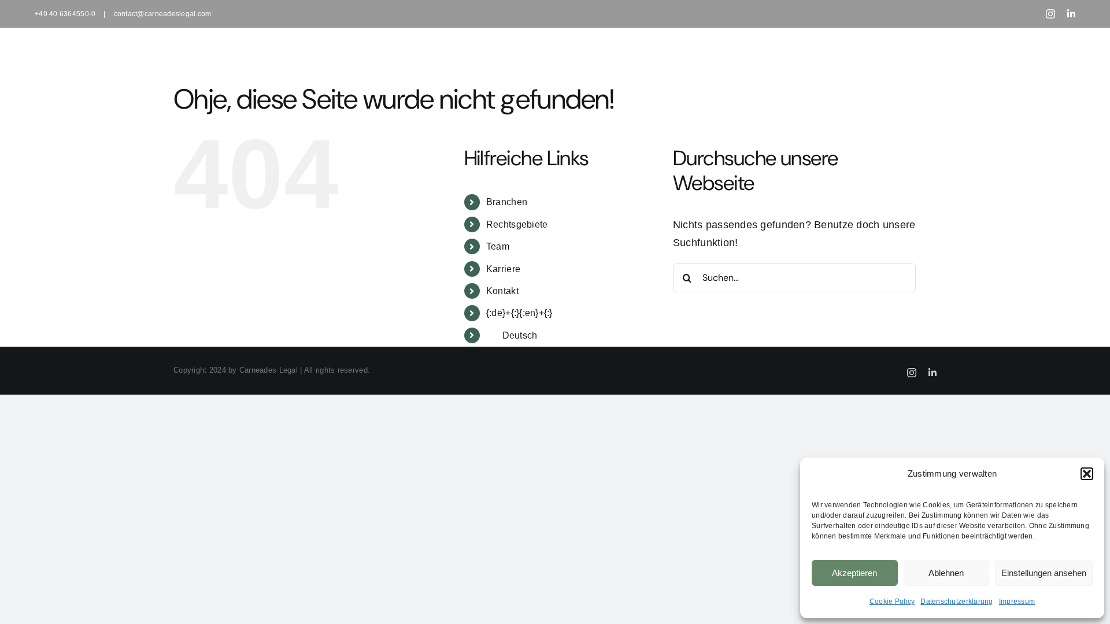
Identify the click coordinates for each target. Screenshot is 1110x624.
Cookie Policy (892, 601)
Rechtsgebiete (517, 224)
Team (497, 246)
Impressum (1017, 601)
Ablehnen (946, 573)
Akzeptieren (854, 573)
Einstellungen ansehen (1043, 573)
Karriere (503, 269)
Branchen (506, 202)
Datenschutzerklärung (956, 601)
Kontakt (502, 291)
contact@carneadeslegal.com (163, 14)
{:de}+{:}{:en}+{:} (519, 313)
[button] (1087, 474)
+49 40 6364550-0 (65, 14)
